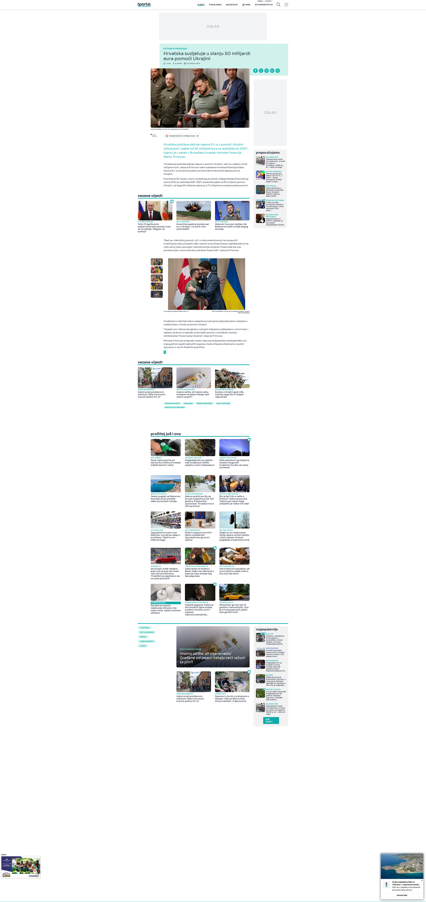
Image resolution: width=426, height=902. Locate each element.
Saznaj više (402, 895)
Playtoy (268, 1)
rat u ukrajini (146, 632)
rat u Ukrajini (223, 403)
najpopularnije (267, 629)
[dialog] (402, 876)
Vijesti (201, 5)
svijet (143, 646)
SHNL (248, 5)
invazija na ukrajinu (175, 407)
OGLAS (213, 26)
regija (143, 637)
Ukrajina (188, 403)
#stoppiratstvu (264, 5)
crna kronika (146, 641)
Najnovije (232, 5)
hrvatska (144, 628)
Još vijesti (269, 720)
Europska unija (172, 403)
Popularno (215, 5)
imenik (260, 1)
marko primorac (205, 403)
